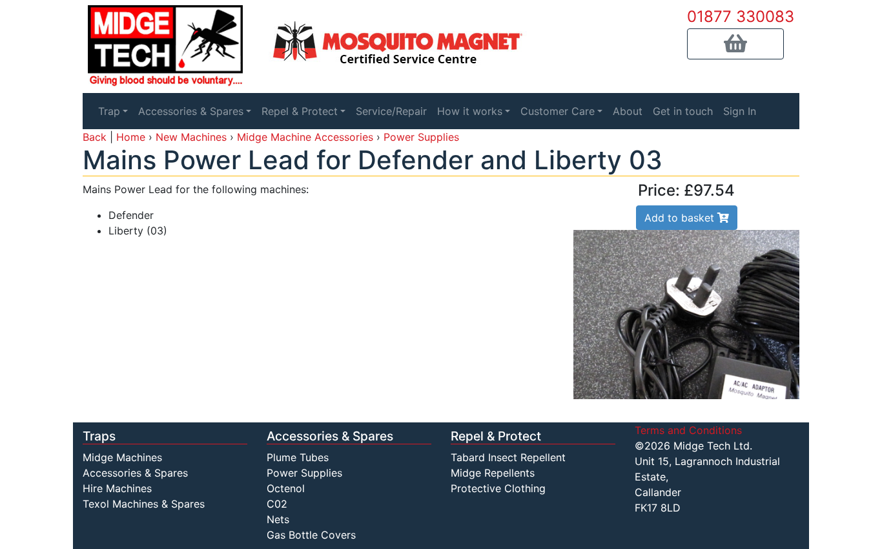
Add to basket (680, 217)
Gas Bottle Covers (311, 534)
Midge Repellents (493, 472)
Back (95, 136)
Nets (278, 519)
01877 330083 (740, 16)
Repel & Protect (496, 436)
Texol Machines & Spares (144, 503)
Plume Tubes (298, 457)
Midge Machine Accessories (305, 136)
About (627, 111)
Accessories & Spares (135, 472)
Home (130, 136)
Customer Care (557, 111)
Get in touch (683, 111)
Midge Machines (122, 457)
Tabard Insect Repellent (508, 457)
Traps (99, 436)
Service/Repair (391, 111)
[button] (735, 43)
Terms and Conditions (688, 430)
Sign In (739, 111)
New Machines (191, 136)
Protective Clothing (498, 488)
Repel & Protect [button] (300, 111)
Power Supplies (421, 136)
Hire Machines (117, 488)
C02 (277, 503)
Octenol (286, 488)
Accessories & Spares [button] (190, 111)
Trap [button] (109, 111)
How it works (469, 111)
